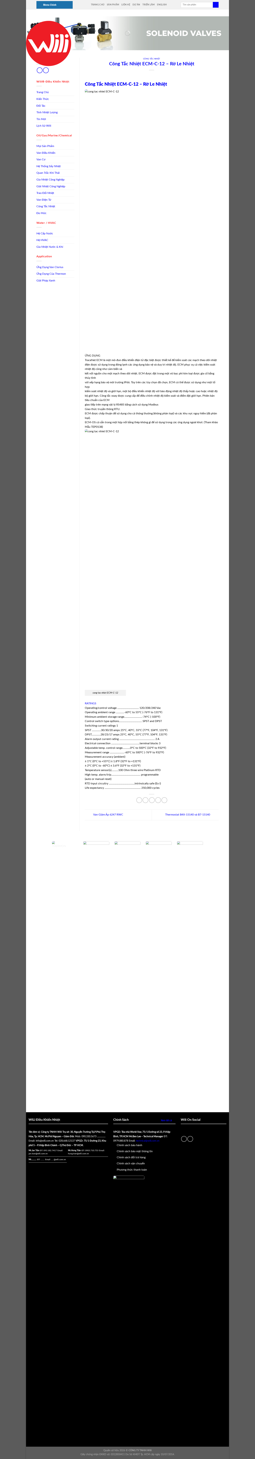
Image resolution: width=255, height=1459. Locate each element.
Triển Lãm (148, 5)
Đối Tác (40, 105)
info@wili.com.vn (45, 1141)
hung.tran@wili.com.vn (78, 1154)
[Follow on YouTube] (46, 70)
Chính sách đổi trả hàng (131, 1157)
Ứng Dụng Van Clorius (49, 267)
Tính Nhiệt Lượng (47, 112)
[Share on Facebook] (139, 800)
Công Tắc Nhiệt (45, 206)
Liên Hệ (125, 5)
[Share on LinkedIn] (164, 800)
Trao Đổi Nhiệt (45, 193)
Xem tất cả (166, 1120)
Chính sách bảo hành (129, 1145)
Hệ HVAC (42, 240)
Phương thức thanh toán (132, 1169)
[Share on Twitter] (145, 800)
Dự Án (136, 5)
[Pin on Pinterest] (158, 800)
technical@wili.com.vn (147, 1141)
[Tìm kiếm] (216, 5)
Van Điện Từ (43, 199)
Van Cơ (40, 159)
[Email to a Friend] (152, 800)
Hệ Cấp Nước (44, 233)
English (162, 5)
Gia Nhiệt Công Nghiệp (50, 179)
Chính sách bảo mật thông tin (135, 1151)
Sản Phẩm (113, 5)
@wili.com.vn (60, 1159)
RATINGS (90, 703)
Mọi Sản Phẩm (45, 146)
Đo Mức (41, 213)
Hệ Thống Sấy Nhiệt (48, 166)
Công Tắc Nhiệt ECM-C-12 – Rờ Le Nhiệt (126, 84)
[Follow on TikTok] (39, 70)
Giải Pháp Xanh (45, 280)
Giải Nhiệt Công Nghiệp (50, 186)
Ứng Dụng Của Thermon (51, 273)
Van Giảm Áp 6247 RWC (108, 814)
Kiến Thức (42, 99)
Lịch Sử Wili (43, 125)
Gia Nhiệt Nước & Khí (49, 246)
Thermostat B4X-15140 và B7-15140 (188, 814)
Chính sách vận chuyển (131, 1163)
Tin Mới (41, 119)
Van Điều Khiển (45, 152)
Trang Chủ (97, 5)
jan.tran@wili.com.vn (38, 1154)
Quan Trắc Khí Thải (48, 172)
